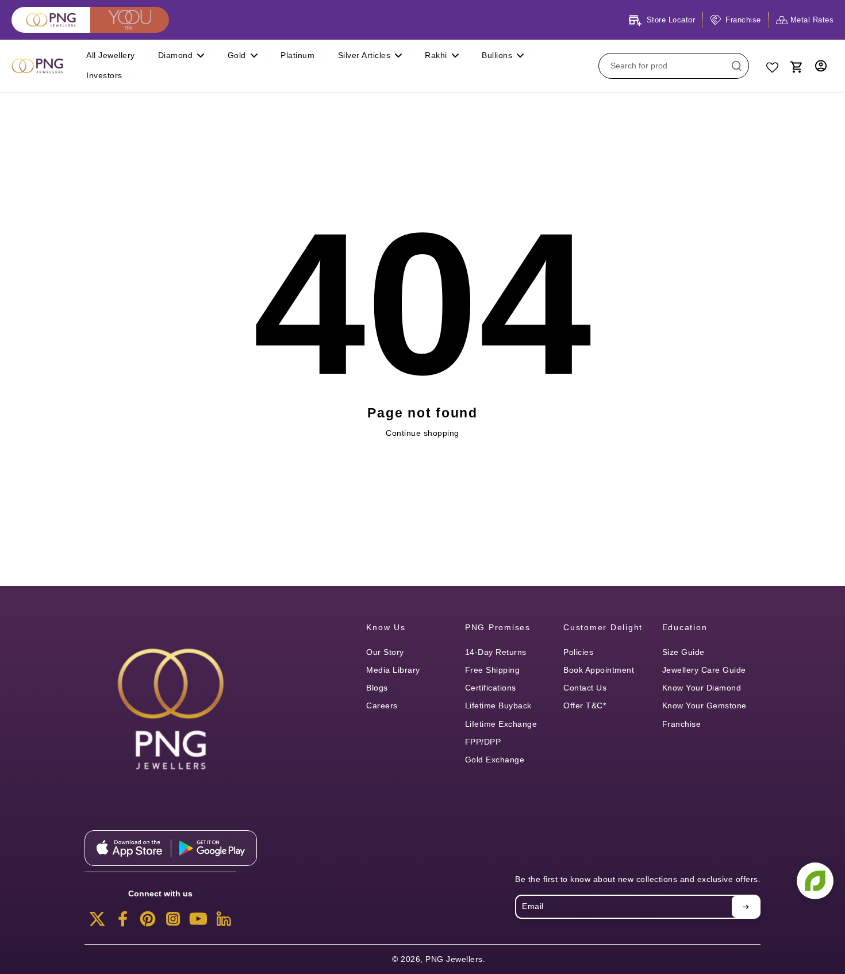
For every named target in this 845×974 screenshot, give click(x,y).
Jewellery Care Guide (704, 669)
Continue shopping (422, 433)
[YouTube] (198, 922)
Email (533, 906)
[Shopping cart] (795, 65)
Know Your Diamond (702, 687)
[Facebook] (122, 922)
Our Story (385, 652)
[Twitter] (97, 922)
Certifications (490, 687)
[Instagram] (173, 922)
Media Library (393, 669)
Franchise (681, 723)
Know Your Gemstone (704, 705)
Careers (382, 705)
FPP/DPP (483, 741)
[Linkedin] (223, 922)
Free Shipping (492, 669)
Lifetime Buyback (498, 705)
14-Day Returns (496, 652)
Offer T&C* (584, 705)
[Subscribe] (745, 907)
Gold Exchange (495, 759)
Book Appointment (598, 669)
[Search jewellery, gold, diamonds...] (736, 65)
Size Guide (683, 652)
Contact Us (584, 687)
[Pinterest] (147, 922)
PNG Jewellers (454, 959)
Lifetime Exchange (501, 723)
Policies (578, 652)
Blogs (377, 687)
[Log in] (821, 65)
